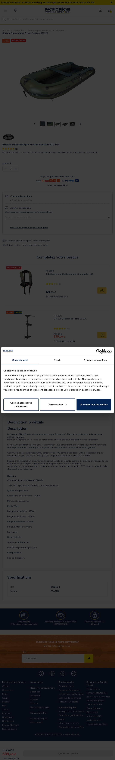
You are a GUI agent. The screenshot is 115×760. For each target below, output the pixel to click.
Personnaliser (56, 404)
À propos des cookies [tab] (95, 360)
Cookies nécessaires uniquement (21, 404)
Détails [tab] (57, 360)
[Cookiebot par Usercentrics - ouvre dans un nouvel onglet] (98, 351)
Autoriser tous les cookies (94, 404)
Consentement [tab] (20, 360)
